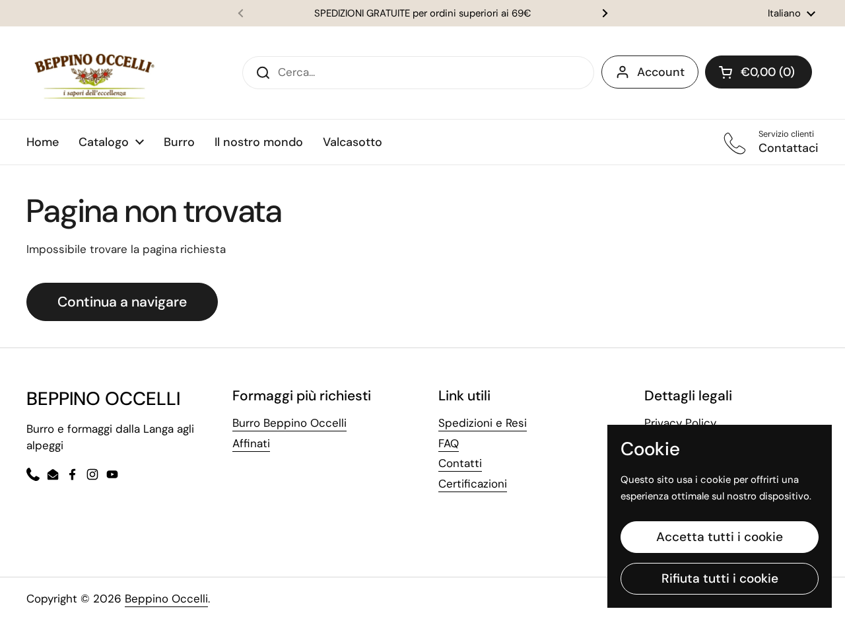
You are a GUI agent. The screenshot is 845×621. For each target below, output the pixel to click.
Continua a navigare (122, 302)
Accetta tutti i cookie (719, 537)
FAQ (448, 443)
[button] (758, 72)
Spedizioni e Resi (482, 423)
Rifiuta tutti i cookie (719, 578)
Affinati (251, 443)
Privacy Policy (680, 423)
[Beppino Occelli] (94, 73)
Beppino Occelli (166, 598)
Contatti (460, 463)
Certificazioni (472, 483)
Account (661, 72)
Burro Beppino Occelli (289, 423)
